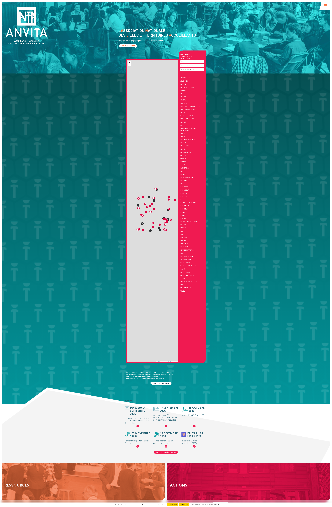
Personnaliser (195, 505)
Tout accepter (172, 505)
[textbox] (192, 61)
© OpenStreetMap (168, 361)
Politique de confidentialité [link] (211, 505)
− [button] (129, 65)
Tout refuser (184, 505)
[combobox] (192, 61)
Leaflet (158, 361)
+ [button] (129, 62)
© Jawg (162, 361)
